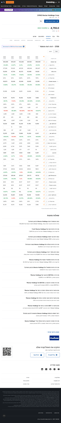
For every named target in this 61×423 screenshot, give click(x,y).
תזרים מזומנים (38, 40)
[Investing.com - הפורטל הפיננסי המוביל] (51, 2)
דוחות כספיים (16, 40)
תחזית (11, 40)
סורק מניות (52, 6)
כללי (58, 36)
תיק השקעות (57, 380)
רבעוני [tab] (50, 51)
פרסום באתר (26, 380)
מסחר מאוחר (16, 6)
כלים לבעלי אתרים (55, 384)
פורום (34, 36)
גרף (53, 36)
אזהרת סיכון (40, 412)
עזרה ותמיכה (26, 384)
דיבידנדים (23, 40)
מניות (58, 6)
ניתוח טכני (41, 36)
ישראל (46, 6)
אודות (27, 377)
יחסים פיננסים (30, 40)
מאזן (43, 40)
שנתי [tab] (56, 51)
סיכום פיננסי (56, 40)
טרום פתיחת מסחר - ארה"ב (29, 6)
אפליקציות (57, 377)
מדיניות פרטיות (49, 412)
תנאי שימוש (56, 412)
